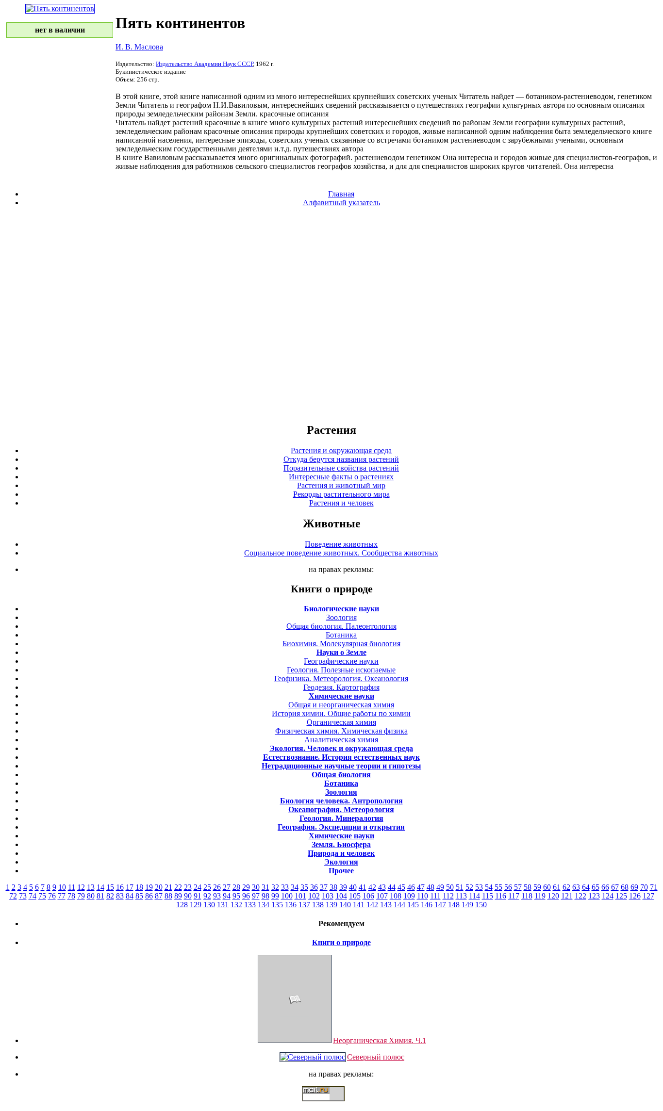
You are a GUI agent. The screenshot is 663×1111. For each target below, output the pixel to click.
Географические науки (341, 661)
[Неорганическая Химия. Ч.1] (294, 1040)
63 (576, 887)
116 (500, 896)
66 (605, 887)
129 (195, 904)
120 (553, 896)
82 (110, 896)
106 (368, 896)
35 (304, 887)
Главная (341, 194)
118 (526, 896)
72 (13, 896)
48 (430, 887)
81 (100, 896)
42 (372, 887)
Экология (341, 862)
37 (324, 887)
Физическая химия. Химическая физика (341, 731)
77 (62, 896)
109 (409, 896)
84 (129, 896)
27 (227, 887)
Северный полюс (375, 1057)
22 (178, 887)
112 (448, 896)
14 (100, 887)
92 (207, 896)
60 (547, 887)
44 (392, 887)
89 (178, 896)
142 (372, 904)
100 (287, 896)
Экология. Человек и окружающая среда (341, 748)
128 (182, 904)
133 (250, 904)
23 (188, 887)
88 (168, 896)
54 (489, 887)
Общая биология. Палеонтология (341, 626)
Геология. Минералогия (341, 818)
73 (23, 896)
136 (291, 904)
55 (498, 887)
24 (197, 887)
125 (621, 896)
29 (246, 887)
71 (654, 887)
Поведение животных (341, 544)
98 (265, 896)
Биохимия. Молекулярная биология (341, 643)
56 (508, 887)
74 (32, 896)
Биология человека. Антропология (341, 801)
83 (120, 896)
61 (557, 887)
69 (634, 887)
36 (314, 887)
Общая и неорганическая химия (341, 705)
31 (265, 887)
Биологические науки (341, 609)
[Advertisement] (331, 314)
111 (435, 896)
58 (527, 887)
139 (331, 904)
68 (625, 887)
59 (537, 887)
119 (540, 896)
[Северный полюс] (312, 1057)
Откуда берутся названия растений (341, 459)
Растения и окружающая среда (341, 450)
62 (566, 887)
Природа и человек (341, 853)
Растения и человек (341, 503)
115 (487, 896)
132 (236, 904)
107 (382, 896)
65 (595, 887)
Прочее (341, 870)
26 (217, 887)
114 (474, 896)
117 (513, 896)
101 (300, 896)
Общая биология (341, 774)
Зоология (341, 617)
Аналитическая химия (341, 739)
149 (467, 904)
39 (343, 887)
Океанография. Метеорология (341, 809)
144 (399, 904)
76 (52, 896)
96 (246, 896)
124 (607, 896)
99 (275, 896)
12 (81, 887)
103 (327, 896)
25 (207, 887)
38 (333, 887)
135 (277, 904)
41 (362, 887)
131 (223, 904)
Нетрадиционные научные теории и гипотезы (341, 766)
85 (139, 896)
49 (440, 887)
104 (341, 896)
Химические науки (341, 696)
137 (304, 904)
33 (285, 887)
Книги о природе (341, 942)
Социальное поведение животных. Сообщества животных (341, 553)
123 (594, 896)
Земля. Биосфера (341, 844)
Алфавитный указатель (341, 202)
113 (461, 896)
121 (567, 896)
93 (217, 896)
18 (139, 887)
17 (129, 887)
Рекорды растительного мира (341, 494)
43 (382, 887)
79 (81, 896)
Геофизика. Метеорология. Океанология (341, 678)
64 (586, 887)
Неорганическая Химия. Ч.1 (379, 1040)
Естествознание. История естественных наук (341, 757)
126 (635, 896)
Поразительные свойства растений (341, 468)
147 (440, 904)
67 (615, 887)
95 (236, 896)
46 (411, 887)
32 (275, 887)
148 (454, 904)
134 (263, 904)
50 (450, 887)
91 (197, 896)
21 (168, 887)
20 (159, 887)
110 (422, 896)
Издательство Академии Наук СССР (204, 63)
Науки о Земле (341, 652)
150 (481, 904)
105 (355, 896)
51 (460, 887)
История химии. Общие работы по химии (341, 713)
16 (120, 887)
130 (209, 904)
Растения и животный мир (341, 485)
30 (256, 887)
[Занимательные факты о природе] (239, 33)
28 (236, 887)
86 (149, 896)
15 (110, 887)
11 (71, 887)
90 (188, 896)
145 (413, 904)
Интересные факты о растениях (341, 477)
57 (518, 887)
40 (353, 887)
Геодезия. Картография (341, 687)
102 (314, 896)
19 (149, 887)
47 (421, 887)
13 (91, 887)
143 (386, 904)
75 (42, 896)
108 (395, 896)
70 (644, 887)
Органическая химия (341, 722)
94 (227, 896)
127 (648, 896)
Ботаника (341, 635)
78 (71, 896)
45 (401, 887)
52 (469, 887)
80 (91, 896)
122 (580, 896)
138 (318, 904)
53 (479, 887)
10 (62, 887)
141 (359, 904)
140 (345, 904)
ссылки (331, 1105)
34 (294, 887)
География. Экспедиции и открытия (341, 827)
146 (426, 904)
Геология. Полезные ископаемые (341, 670)
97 (256, 896)
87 (159, 896)
